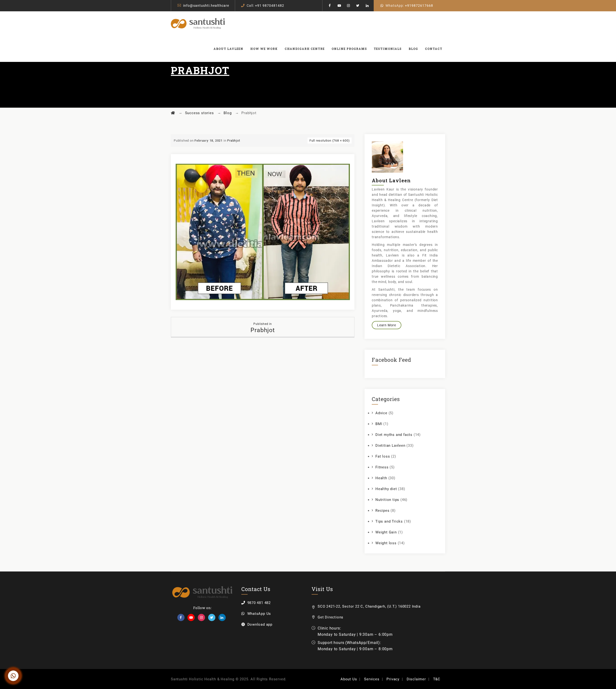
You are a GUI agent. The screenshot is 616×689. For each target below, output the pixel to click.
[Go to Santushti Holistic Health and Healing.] (173, 113)
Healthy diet (386, 489)
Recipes (382, 510)
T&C (436, 679)
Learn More (386, 325)
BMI (378, 424)
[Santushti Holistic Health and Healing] (198, 23)
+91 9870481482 (269, 5)
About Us (348, 679)
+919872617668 (419, 5)
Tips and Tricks (389, 521)
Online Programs (349, 49)
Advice (381, 413)
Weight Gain (386, 532)
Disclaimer (416, 679)
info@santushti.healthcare (206, 5)
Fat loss (382, 456)
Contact (433, 49)
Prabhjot (233, 140)
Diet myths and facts (393, 435)
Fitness (382, 467)
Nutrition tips (387, 500)
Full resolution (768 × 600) (329, 140)
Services (371, 679)
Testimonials (388, 49)
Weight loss (386, 543)
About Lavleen (228, 49)
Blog (413, 49)
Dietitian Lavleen (390, 445)
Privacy (392, 679)
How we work (264, 49)
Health (381, 478)
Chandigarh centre (305, 49)
